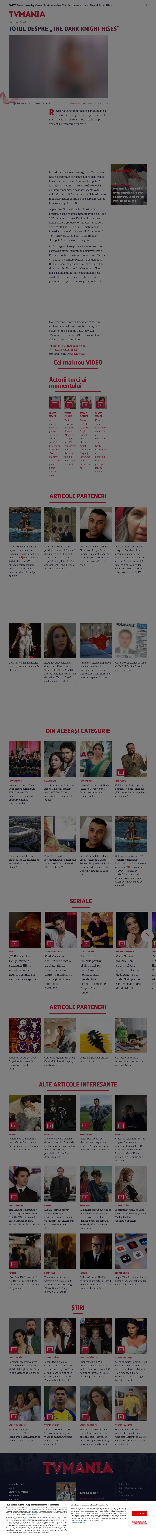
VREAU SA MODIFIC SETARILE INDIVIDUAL (139, 1523)
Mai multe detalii (32, 1514)
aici (57, 1525)
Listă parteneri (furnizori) (78, 1522)
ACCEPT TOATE (139, 1514)
